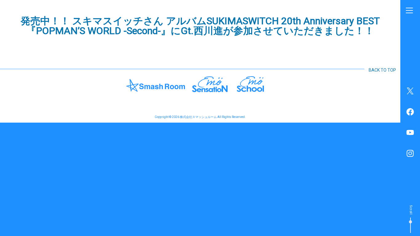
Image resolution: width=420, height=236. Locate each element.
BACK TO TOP (382, 70)
